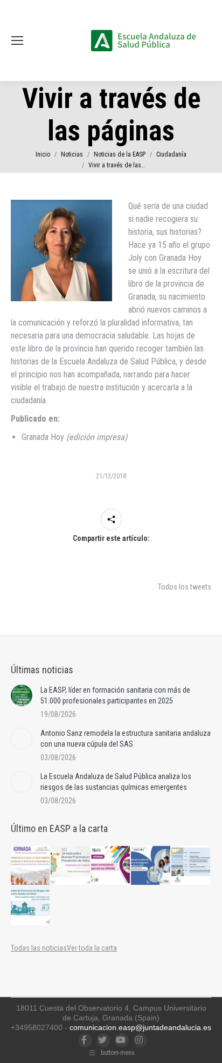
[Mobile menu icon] (17, 40)
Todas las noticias (39, 948)
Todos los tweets (184, 587)
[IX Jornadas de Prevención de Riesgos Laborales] (31, 906)
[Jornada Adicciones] (71, 866)
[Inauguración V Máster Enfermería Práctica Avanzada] (191, 866)
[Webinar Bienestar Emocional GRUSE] (111, 866)
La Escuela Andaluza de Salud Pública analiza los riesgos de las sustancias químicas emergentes (115, 781)
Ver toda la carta (92, 948)
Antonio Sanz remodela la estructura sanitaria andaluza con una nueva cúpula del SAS (125, 738)
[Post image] (21, 695)
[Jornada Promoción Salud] (31, 866)
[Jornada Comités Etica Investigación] (151, 866)
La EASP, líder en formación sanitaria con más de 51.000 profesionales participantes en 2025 (115, 695)
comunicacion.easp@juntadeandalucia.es (140, 1027)
